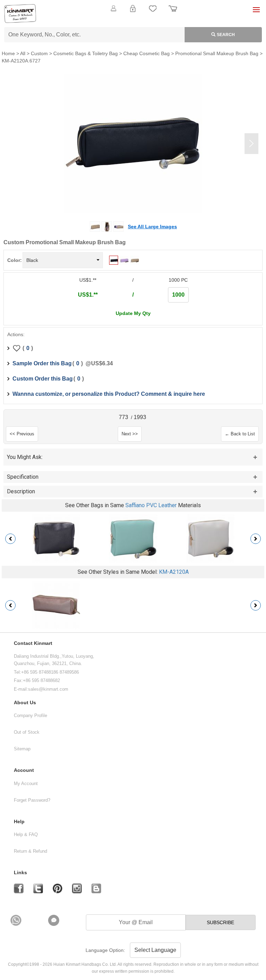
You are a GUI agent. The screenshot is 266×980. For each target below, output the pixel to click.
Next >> (130, 433)
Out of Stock (26, 732)
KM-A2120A (174, 572)
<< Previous (22, 433)
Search (226, 34)
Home (8, 53)
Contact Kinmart (33, 643)
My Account (26, 783)
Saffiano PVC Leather (151, 505)
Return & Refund (30, 851)
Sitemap (22, 748)
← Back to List (240, 433)
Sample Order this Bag (42, 363)
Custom (39, 53)
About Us (25, 702)
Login (132, 12)
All (22, 53)
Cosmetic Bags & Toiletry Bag (85, 53)
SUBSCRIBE (220, 922)
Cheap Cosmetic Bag (146, 53)
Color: (14, 260)
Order (173, 12)
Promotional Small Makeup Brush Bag (216, 53)
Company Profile (30, 715)
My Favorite (152, 12)
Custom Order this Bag (42, 379)
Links (20, 872)
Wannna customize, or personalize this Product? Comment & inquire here (108, 394)
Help (19, 821)
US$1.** (88, 295)
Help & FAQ (26, 834)
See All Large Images (152, 226)
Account (24, 770)
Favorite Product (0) (133, 20)
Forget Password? (32, 800)
